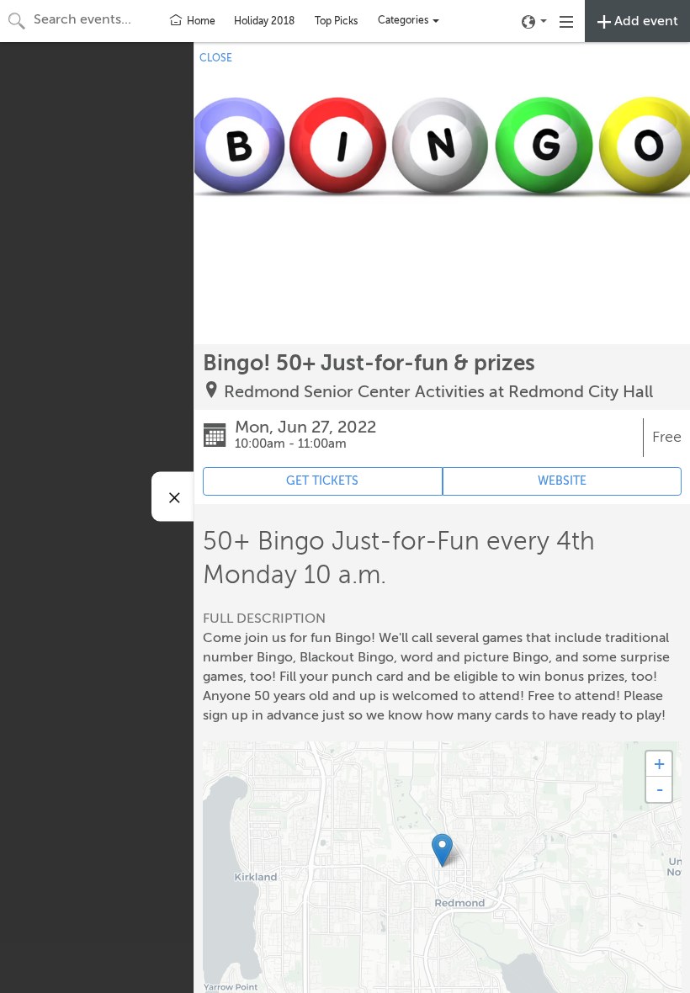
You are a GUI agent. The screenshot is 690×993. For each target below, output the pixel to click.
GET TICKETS (322, 481)
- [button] (660, 789)
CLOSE (215, 58)
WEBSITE (562, 481)
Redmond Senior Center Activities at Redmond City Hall (438, 391)
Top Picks (336, 21)
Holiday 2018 (264, 21)
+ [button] (659, 763)
